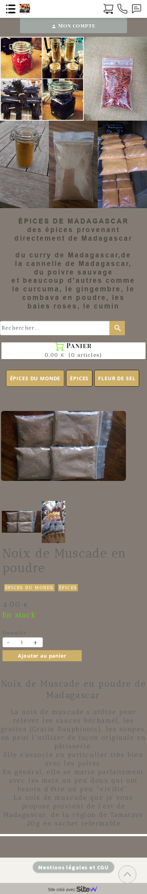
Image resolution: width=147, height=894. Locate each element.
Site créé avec (62, 889)
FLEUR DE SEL (116, 378)
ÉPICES (79, 378)
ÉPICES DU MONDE (35, 378)
